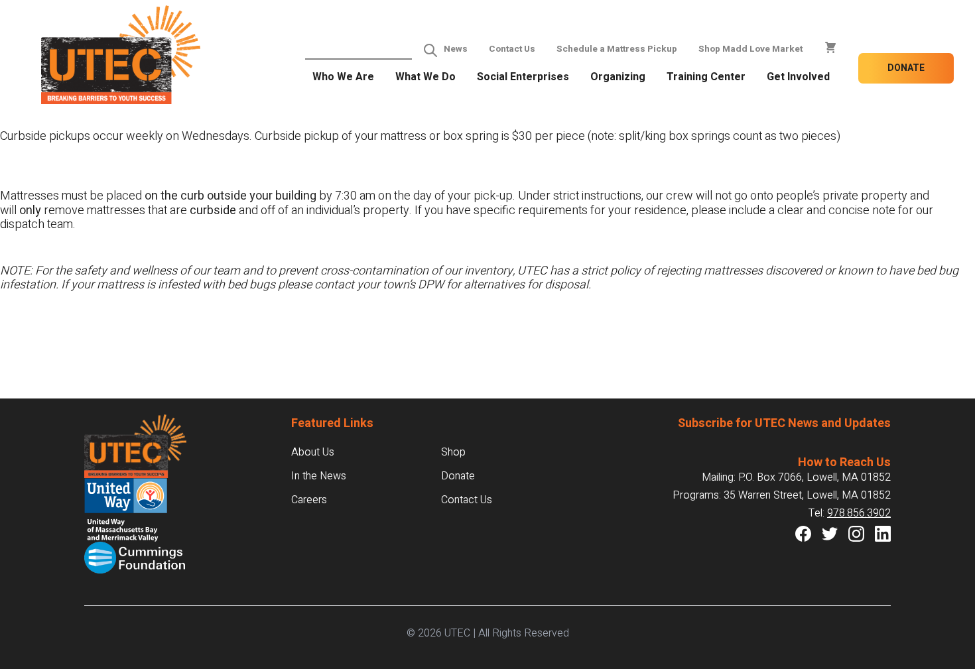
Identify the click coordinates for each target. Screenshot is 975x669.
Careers (309, 500)
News (456, 49)
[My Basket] (830, 47)
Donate (906, 68)
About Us (312, 452)
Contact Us (512, 49)
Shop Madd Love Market (750, 49)
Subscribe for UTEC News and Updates (784, 423)
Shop (453, 452)
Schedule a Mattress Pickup (616, 49)
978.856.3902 (859, 513)
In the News (318, 476)
